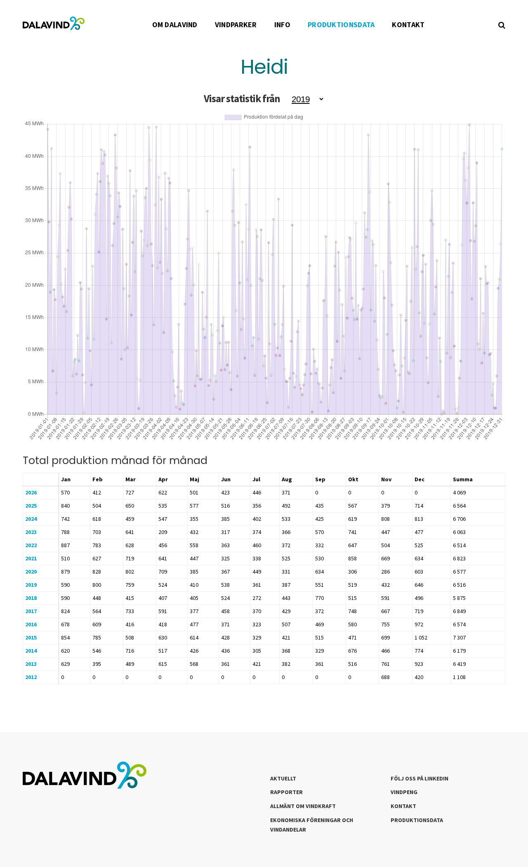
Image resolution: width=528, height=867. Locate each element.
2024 (31, 519)
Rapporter (286, 792)
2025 (31, 505)
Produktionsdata (417, 820)
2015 (31, 637)
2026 (31, 492)
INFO (282, 24)
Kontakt (403, 806)
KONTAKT (408, 24)
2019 (31, 584)
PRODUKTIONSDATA (341, 24)
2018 (31, 598)
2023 (31, 532)
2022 (31, 545)
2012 (31, 677)
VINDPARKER (236, 24)
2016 (31, 624)
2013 (31, 664)
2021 (31, 558)
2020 (31, 571)
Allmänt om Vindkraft (303, 806)
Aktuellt (283, 778)
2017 (31, 611)
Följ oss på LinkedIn (419, 778)
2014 (31, 650)
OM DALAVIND (175, 24)
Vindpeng (404, 792)
